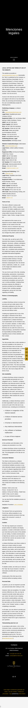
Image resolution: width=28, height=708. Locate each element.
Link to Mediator (18, 504)
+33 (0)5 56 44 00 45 (15, 653)
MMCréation (22, 693)
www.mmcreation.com (11, 146)
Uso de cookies (12, 691)
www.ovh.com (9, 173)
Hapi (10, 693)
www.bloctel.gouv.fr (8, 638)
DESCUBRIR (14, 57)
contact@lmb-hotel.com (16, 655)
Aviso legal (7, 689)
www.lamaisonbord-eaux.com (10, 75)
